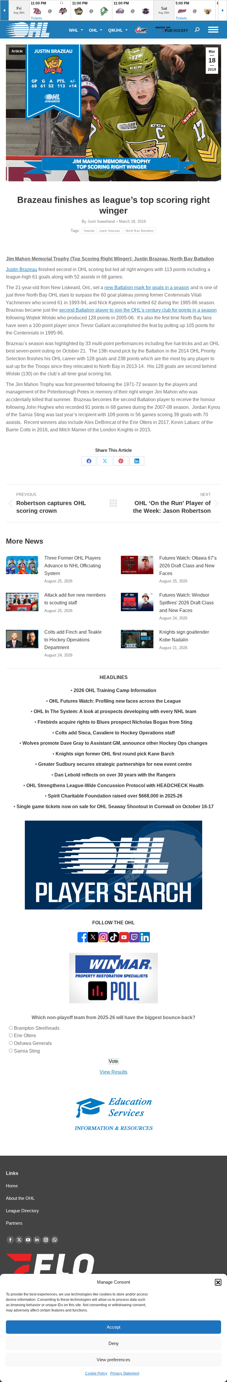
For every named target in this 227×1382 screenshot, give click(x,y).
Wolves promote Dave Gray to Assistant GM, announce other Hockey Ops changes (114, 743)
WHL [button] (74, 30)
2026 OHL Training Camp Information (115, 690)
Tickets (36, 18)
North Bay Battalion (140, 230)
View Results (113, 1071)
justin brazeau (110, 230)
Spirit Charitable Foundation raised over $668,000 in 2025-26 (115, 795)
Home (12, 1185)
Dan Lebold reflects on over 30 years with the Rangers (115, 774)
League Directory (22, 1210)
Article (17, 51)
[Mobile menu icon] (213, 29)
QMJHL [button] (116, 30)
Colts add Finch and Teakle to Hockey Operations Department (73, 640)
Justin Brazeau (21, 269)
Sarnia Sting (27, 1050)
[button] (218, 1282)
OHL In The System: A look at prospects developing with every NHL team (115, 711)
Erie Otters (25, 1035)
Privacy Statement (124, 1373)
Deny (113, 1343)
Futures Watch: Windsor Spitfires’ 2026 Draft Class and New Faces (186, 602)
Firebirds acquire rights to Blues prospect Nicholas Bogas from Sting (115, 722)
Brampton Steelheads (36, 1028)
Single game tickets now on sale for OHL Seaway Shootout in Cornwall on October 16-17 (115, 806)
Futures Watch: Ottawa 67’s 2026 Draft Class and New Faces (188, 565)
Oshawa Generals (33, 1043)
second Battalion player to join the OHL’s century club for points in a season (138, 310)
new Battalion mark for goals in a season (146, 287)
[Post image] (22, 565)
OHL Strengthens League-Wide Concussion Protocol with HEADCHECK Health (115, 785)
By (98, 221)
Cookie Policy (96, 1373)
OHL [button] (94, 30)
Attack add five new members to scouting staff (75, 598)
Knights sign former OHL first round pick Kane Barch (115, 753)
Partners (14, 1223)
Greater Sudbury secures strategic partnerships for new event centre (115, 764)
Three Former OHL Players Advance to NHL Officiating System (72, 565)
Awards (89, 230)
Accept (113, 1327)
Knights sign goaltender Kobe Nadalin (184, 636)
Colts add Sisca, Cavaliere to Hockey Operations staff (115, 732)
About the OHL (20, 1198)
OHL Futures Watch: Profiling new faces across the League (115, 701)
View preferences (113, 1359)
